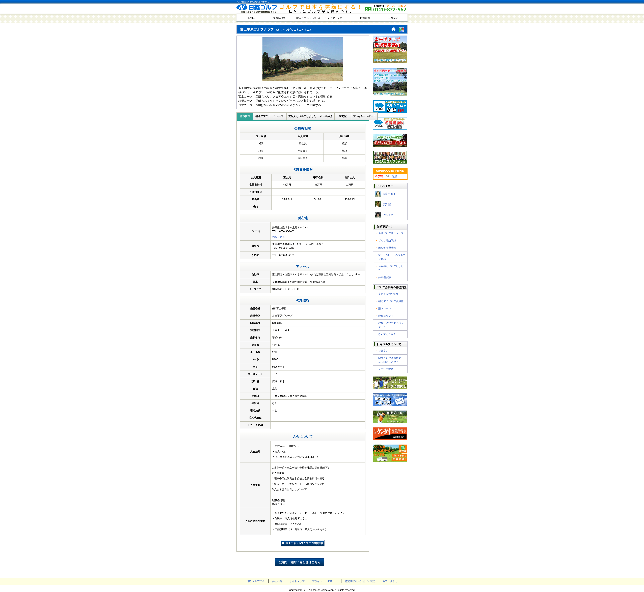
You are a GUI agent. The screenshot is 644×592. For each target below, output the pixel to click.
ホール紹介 (326, 116)
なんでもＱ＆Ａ (387, 334)
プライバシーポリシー (324, 581)
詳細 (394, 176)
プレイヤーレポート (336, 17)
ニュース (278, 116)
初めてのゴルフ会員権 (391, 301)
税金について (385, 315)
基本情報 (245, 116)
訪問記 (343, 116)
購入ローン (384, 308)
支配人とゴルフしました (307, 17)
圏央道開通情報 (387, 247)
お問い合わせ (390, 581)
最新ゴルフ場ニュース (391, 233)
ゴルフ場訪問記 (387, 240)
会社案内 (393, 17)
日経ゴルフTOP (255, 581)
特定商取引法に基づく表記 (360, 581)
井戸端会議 (384, 277)
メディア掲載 (385, 369)
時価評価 (365, 17)
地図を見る (278, 236)
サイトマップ (297, 581)
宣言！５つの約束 (388, 293)
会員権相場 (279, 17)
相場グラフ (261, 116)
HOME (251, 17)
